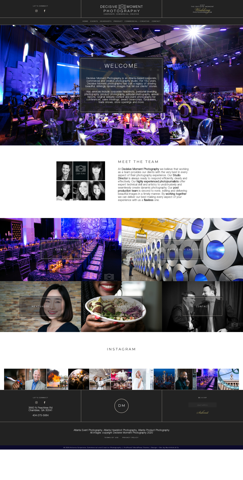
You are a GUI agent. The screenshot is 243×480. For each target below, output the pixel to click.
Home (85, 21)
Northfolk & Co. (172, 447)
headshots (106, 21)
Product (118, 21)
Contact (156, 21)
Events (94, 21)
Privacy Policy (130, 437)
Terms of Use (111, 437)
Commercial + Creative (137, 21)
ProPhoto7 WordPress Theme (136, 447)
